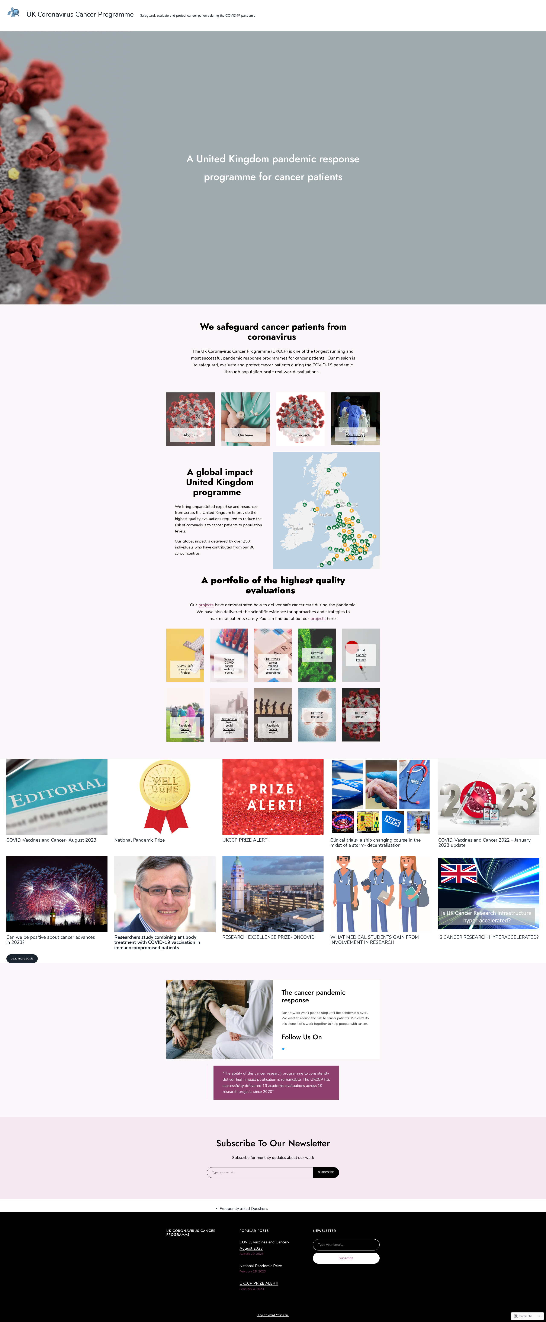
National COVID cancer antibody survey (229, 666)
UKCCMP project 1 (361, 715)
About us (191, 435)
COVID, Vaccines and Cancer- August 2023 (51, 840)
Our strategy (355, 434)
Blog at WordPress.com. (273, 1315)
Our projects (300, 435)
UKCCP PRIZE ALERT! (245, 840)
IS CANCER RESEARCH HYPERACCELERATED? (488, 937)
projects (206, 605)
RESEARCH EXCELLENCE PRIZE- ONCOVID (268, 937)
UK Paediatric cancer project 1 (273, 727)
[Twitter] (283, 1049)
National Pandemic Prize (139, 840)
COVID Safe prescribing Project (185, 669)
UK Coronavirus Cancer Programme (80, 14)
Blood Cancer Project (361, 655)
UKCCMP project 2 (317, 715)
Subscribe (346, 1258)
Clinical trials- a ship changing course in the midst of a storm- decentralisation (375, 842)
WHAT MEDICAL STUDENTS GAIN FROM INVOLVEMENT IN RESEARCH (374, 940)
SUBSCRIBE (326, 1172)
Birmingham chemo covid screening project (229, 725)
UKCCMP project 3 (317, 655)
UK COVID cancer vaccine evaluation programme (273, 666)
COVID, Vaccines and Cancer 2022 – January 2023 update (484, 842)
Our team (245, 435)
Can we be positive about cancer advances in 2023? (50, 940)
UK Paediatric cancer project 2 (185, 727)
